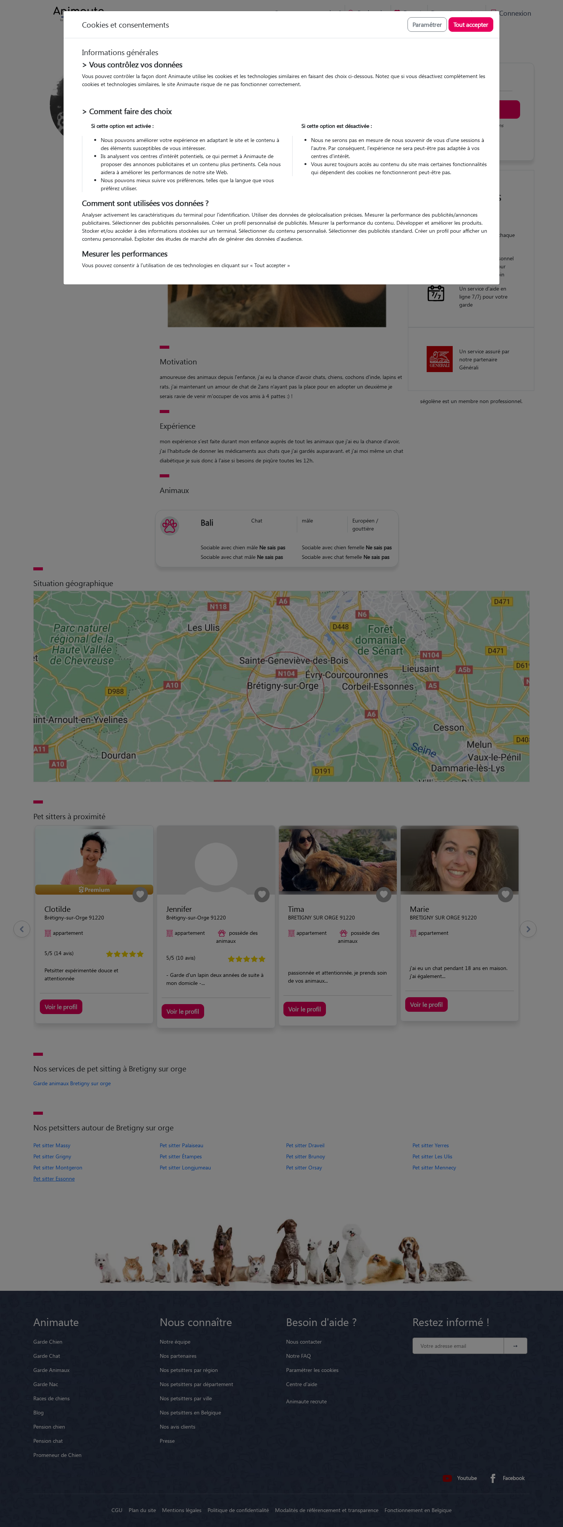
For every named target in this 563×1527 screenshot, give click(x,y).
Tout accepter (470, 24)
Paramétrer (427, 24)
